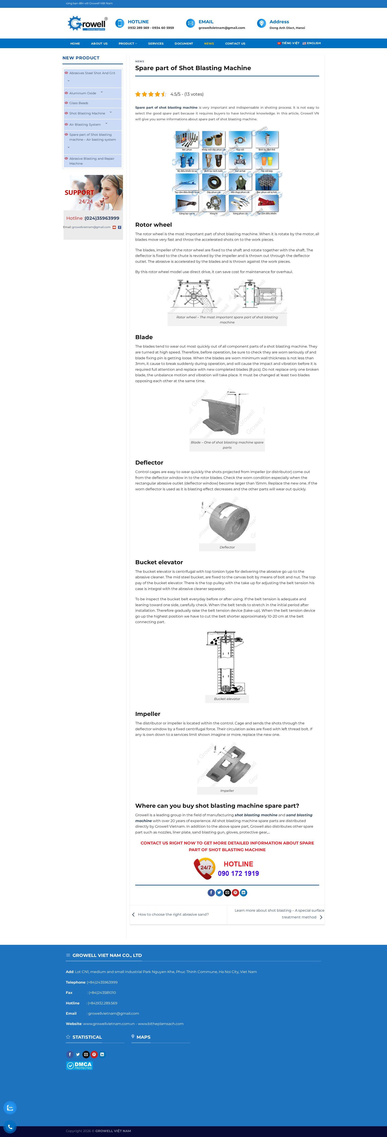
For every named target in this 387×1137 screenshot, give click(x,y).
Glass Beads (78, 103)
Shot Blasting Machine (87, 113)
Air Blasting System (85, 125)
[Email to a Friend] (227, 893)
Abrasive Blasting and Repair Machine (91, 161)
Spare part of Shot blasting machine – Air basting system (92, 137)
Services (155, 43)
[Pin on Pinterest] (235, 893)
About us (99, 43)
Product (126, 43)
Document (184, 43)
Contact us (235, 43)
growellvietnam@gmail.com (91, 227)
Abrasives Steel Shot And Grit (92, 73)
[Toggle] (69, 81)
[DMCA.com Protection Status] (79, 1065)
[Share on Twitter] (219, 893)
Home (75, 43)
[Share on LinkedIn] (243, 893)
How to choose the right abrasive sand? (173, 914)
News (209, 43)
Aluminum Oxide (82, 93)
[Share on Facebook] (211, 893)
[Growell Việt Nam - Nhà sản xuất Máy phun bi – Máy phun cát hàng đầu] (87, 23)
